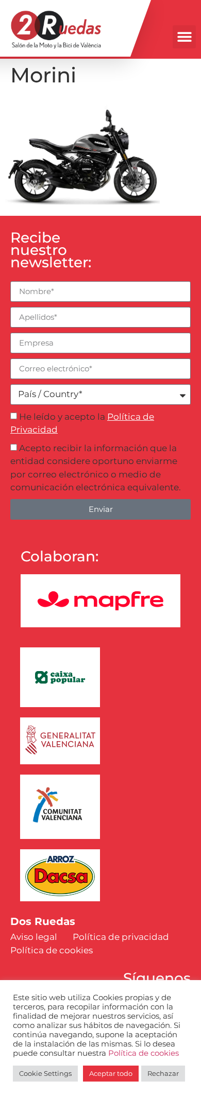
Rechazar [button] (163, 1073)
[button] (184, 36)
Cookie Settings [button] (45, 1073)
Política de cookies (143, 1053)
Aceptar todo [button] (110, 1073)
